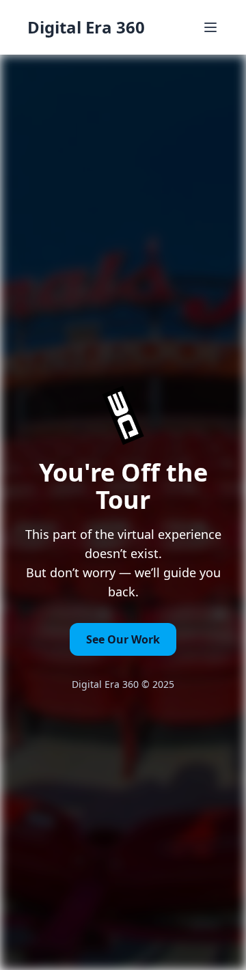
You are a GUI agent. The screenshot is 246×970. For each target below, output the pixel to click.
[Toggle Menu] (210, 27)
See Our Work (123, 639)
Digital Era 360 (86, 27)
